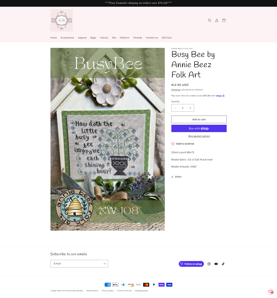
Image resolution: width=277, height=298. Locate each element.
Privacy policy (108, 291)
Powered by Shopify (74, 291)
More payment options (199, 136)
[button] (209, 20)
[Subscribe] (104, 263)
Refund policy (92, 291)
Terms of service (124, 291)
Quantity (175, 101)
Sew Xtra (61, 291)
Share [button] (178, 177)
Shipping (175, 90)
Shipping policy (141, 291)
